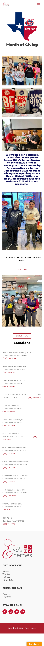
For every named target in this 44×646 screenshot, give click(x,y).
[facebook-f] (5, 611)
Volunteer (6, 574)
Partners (6, 577)
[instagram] (11, 611)
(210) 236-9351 (8, 482)
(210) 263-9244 (9, 358)
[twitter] (17, 611)
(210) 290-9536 (9, 496)
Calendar (6, 594)
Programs (6, 597)
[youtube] (23, 611)
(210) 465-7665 (9, 372)
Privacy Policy (8, 580)
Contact (5, 571)
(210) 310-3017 (8, 454)
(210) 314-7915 (8, 468)
